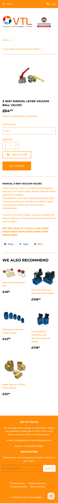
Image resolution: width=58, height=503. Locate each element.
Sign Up (49, 468)
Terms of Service (36, 483)
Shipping (7, 116)
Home (5, 40)
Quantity (7, 139)
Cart (53, 4)
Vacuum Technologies (30, 497)
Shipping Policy (18, 486)
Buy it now (17, 165)
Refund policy (37, 486)
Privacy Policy (17, 483)
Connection (9, 124)
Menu (9, 4)
